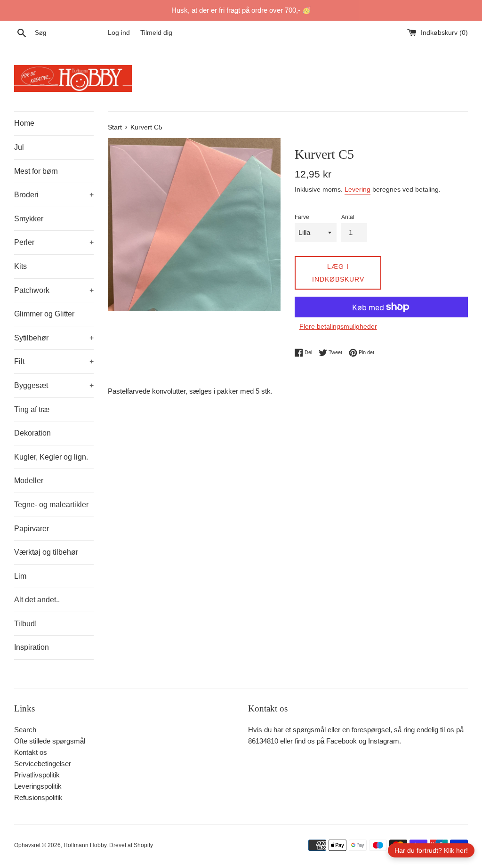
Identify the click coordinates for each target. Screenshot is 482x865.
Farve (302, 217)
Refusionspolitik (38, 797)
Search (25, 730)
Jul (19, 147)
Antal (347, 217)
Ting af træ (31, 409)
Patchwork (54, 290)
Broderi (54, 195)
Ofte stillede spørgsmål (49, 741)
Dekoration (32, 433)
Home (24, 123)
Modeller (28, 481)
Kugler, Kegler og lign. (51, 457)
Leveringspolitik (38, 786)
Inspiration (31, 647)
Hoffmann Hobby (85, 845)
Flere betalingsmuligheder (338, 326)
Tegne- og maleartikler (51, 505)
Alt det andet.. (37, 600)
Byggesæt (54, 385)
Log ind (119, 32)
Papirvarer (31, 529)
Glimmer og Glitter (44, 314)
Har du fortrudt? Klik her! (431, 850)
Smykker (28, 219)
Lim (20, 576)
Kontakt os (30, 752)
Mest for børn (36, 171)
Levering (357, 189)
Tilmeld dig (156, 32)
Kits (20, 266)
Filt (54, 361)
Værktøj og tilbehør (46, 552)
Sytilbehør (54, 338)
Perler (54, 242)
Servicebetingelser (42, 764)
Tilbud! (25, 624)
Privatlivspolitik (37, 775)
